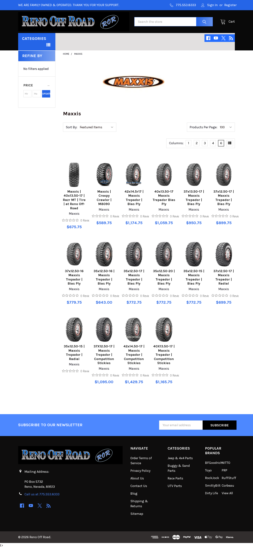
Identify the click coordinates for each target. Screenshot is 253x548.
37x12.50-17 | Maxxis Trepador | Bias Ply (223, 197)
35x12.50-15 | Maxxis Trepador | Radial (74, 352)
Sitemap (136, 514)
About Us (137, 478)
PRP (224, 470)
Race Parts (175, 478)
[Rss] (231, 38)
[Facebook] (208, 38)
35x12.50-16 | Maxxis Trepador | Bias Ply (104, 277)
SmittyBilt (213, 485)
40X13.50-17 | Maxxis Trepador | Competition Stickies (164, 354)
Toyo (208, 470)
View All (227, 493)
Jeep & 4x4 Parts (180, 458)
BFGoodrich (213, 463)
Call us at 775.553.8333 (41, 494)
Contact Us (138, 486)
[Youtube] (216, 38)
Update (46, 93)
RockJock (212, 478)
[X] (223, 38)
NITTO (226, 463)
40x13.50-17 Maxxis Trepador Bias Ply (164, 197)
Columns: (176, 143)
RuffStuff (229, 478)
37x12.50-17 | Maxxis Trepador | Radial (223, 277)
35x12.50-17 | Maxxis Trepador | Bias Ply (134, 277)
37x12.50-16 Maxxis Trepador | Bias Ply (74, 277)
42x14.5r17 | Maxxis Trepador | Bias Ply (134, 197)
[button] (36, 85)
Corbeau (228, 485)
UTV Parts (175, 486)
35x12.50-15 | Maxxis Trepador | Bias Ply (193, 277)
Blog (133, 493)
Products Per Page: (203, 127)
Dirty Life (211, 493)
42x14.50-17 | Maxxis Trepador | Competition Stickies (133, 354)
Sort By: (71, 127)
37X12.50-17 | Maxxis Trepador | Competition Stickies (104, 354)
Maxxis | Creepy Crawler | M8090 (104, 197)
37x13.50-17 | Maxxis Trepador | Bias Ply (194, 197)
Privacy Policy (140, 471)
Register (230, 5)
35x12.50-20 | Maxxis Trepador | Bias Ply (164, 277)
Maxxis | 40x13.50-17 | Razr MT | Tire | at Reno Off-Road (74, 199)
